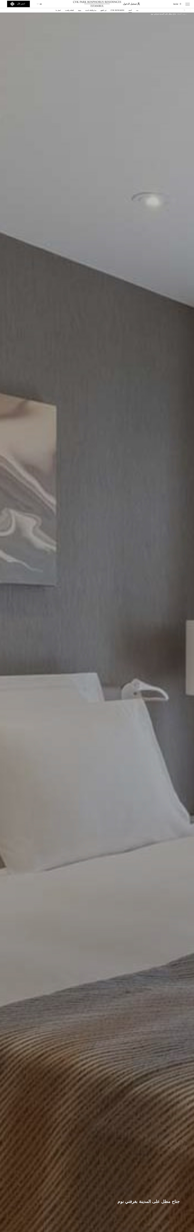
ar (41, 4)
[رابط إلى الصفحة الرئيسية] (97, 4)
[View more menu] (187, 5)
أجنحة (179, 14)
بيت (184, 14)
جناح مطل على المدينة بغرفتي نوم (163, 14)
